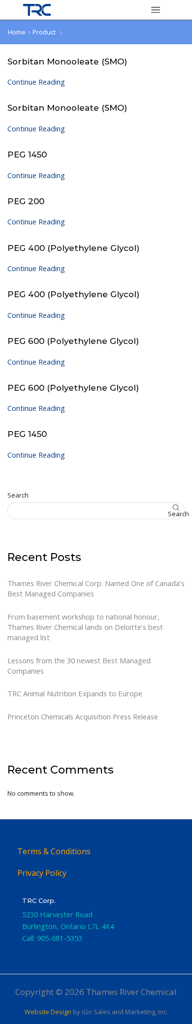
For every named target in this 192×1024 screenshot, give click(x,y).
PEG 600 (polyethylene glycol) (73, 341)
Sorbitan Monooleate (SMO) (67, 61)
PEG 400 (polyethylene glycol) (73, 248)
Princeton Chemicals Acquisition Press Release (82, 716)
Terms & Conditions (54, 851)
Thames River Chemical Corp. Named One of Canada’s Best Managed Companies (96, 588)
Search (18, 495)
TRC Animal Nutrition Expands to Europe (74, 693)
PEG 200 (25, 201)
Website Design (48, 1011)
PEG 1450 (27, 154)
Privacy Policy (41, 873)
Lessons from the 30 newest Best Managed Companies (79, 665)
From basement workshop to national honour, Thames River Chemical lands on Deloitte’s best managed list (85, 627)
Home (17, 32)
